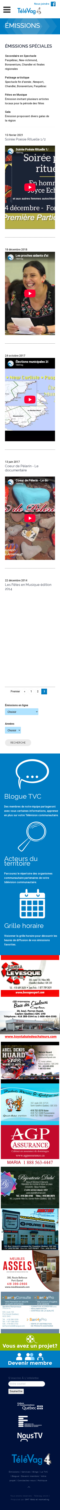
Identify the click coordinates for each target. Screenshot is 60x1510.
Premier (15, 691)
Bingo (35, 1472)
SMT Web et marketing (37, 1499)
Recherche (18, 742)
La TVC (44, 1472)
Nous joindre (41, 3)
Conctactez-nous (27, 1480)
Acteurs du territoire (21, 861)
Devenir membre (30, 1476)
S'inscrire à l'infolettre (23, 1378)
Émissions (14, 1472)
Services (26, 1472)
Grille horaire (24, 925)
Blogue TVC (22, 796)
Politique (42, 1480)
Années (9, 723)
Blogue (15, 1476)
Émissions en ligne (16, 705)
